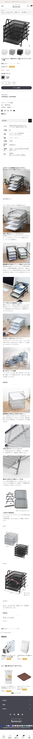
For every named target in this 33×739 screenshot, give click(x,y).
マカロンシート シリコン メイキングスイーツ (24, 687)
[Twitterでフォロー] (10, 714)
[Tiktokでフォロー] (22, 714)
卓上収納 (24, 12)
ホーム (2, 10)
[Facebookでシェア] (5, 110)
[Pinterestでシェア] (11, 110)
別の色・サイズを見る (8, 617)
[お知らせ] (16, 2)
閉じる (31, 1)
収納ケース (17, 12)
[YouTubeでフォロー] (18, 714)
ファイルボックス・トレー (9, 607)
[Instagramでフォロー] (14, 714)
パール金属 (10, 102)
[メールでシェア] (14, 110)
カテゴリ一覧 (9, 12)
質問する (3, 114)
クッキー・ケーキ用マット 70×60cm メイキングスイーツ (8, 688)
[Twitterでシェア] (8, 110)
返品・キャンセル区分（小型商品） (17, 155)
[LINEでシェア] (2, 110)
